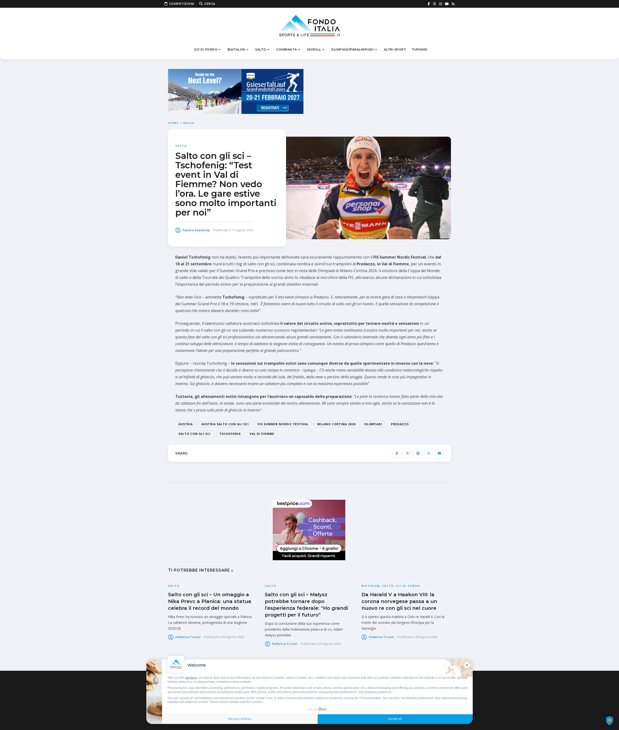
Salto (260, 49)
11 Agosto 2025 (242, 230)
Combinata (286, 49)
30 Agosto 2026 (233, 637)
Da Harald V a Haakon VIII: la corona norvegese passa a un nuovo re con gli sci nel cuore (399, 601)
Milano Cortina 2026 (336, 424)
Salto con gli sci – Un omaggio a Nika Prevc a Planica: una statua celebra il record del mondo (209, 601)
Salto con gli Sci (194, 434)
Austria (185, 424)
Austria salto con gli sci (225, 424)
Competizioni (181, 4)
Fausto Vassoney (196, 230)
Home (173, 123)
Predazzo (400, 424)
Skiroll (314, 49)
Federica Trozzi (187, 637)
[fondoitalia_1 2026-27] (235, 91)
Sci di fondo (205, 49)
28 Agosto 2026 (426, 637)
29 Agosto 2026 (330, 643)
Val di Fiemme (262, 434)
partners (191, 677)
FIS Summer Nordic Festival (283, 424)
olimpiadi (373, 424)
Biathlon (236, 49)
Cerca (209, 4)
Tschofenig (230, 434)
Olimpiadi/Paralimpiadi (352, 49)
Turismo (420, 49)
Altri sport (395, 49)
